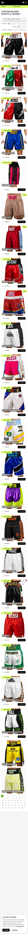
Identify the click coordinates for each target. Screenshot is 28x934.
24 (15, 800)
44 (3, 808)
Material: (4, 23)
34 (21, 803)
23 (11, 800)
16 (16, 798)
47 (12, 808)
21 (5, 800)
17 (19, 798)
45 (6, 808)
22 (8, 800)
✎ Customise (21, 61)
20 (2, 800)
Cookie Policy (20, 926)
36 (2, 805)
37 (5, 805)
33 (18, 803)
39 (12, 805)
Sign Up (18, 6)
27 (24, 800)
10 (25, 796)
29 (5, 803)
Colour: (14, 26)
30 (9, 803)
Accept (6, 930)
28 (2, 803)
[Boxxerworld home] (2, 3)
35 (24, 803)
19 (24, 798)
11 (2, 798)
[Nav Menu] (26, 2)
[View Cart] (23, 2)
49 (19, 808)
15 (13, 798)
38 (9, 805)
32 (15, 803)
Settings (14, 930)
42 (21, 805)
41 (18, 805)
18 (22, 798)
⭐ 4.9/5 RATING (5, 6)
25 (18, 800)
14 (10, 798)
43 (25, 805)
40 (15, 805)
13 (7, 798)
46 (9, 808)
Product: (5, 30)
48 (16, 808)
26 (21, 800)
